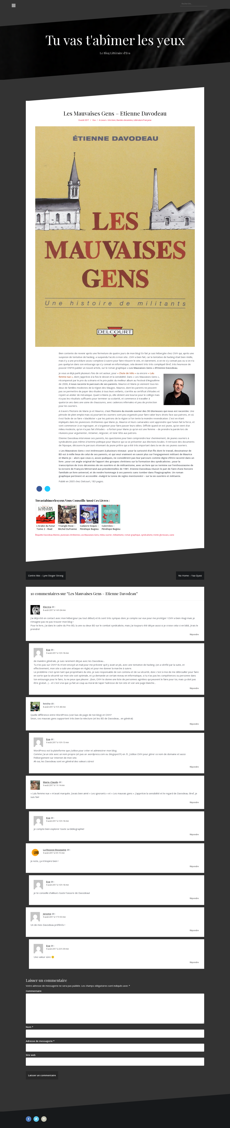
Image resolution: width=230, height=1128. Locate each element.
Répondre (194, 634)
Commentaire (33, 990)
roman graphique (132, 535)
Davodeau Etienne (51, 535)
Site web (31, 1054)
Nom (29, 1026)
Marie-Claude (50, 782)
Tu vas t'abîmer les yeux (115, 39)
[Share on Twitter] (47, 490)
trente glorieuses (161, 535)
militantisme (118, 535)
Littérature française (142, 120)
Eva (94, 120)
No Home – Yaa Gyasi (190, 575)
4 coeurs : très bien (107, 120)
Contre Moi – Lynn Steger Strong (45, 575)
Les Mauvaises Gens (90, 535)
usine (171, 535)
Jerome (47, 913)
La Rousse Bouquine (54, 849)
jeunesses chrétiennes (70, 535)
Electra (47, 606)
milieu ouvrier (106, 535)
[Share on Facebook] (39, 490)
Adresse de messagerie (40, 1041)
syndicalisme (147, 535)
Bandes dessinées (125, 120)
